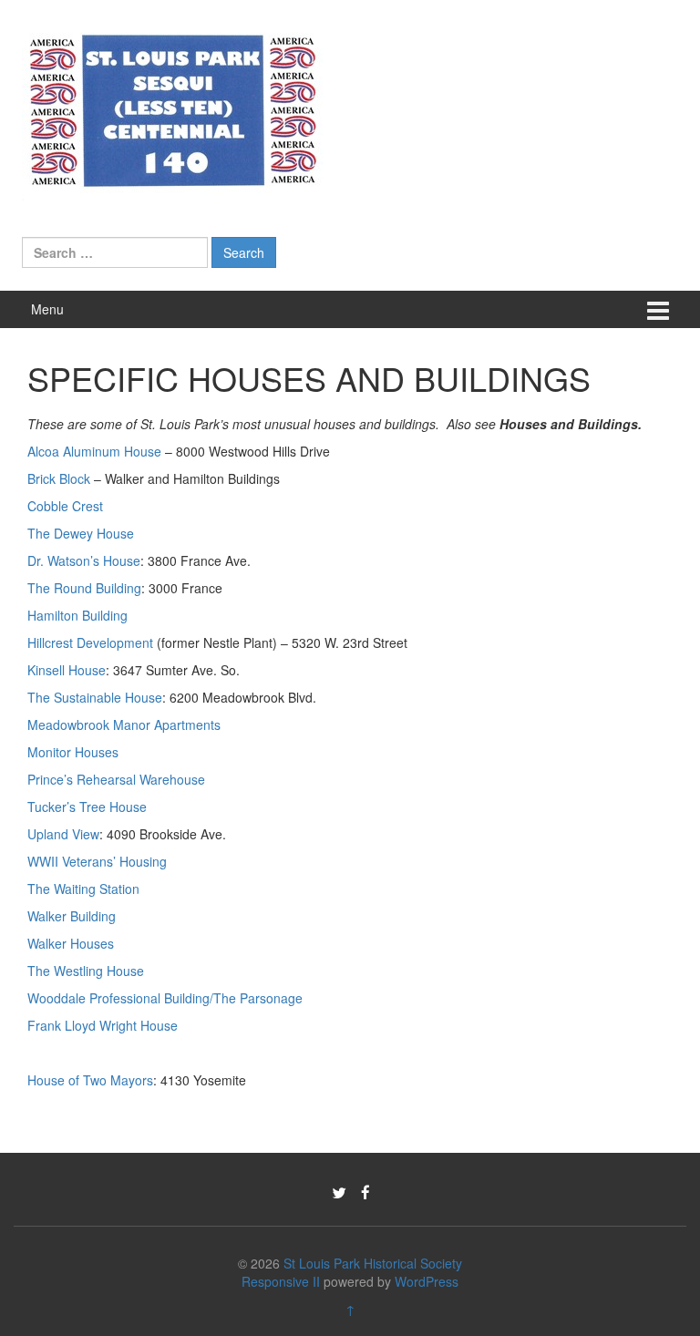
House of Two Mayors (90, 1080)
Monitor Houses (72, 752)
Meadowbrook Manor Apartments (124, 724)
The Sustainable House (94, 697)
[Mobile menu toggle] (658, 309)
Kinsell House (66, 670)
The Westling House (85, 970)
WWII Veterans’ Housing (97, 861)
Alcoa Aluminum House (94, 451)
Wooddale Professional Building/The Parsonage (165, 998)
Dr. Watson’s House (83, 560)
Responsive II (281, 1281)
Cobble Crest (65, 506)
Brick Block (60, 478)
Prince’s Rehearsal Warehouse (116, 779)
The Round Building (84, 588)
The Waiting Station (83, 888)
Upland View (63, 834)
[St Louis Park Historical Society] (172, 107)
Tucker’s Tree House (87, 806)
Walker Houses (70, 943)
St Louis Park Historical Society (372, 1263)
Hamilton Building (77, 615)
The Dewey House (80, 533)
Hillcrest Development (90, 642)
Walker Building (71, 916)
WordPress (426, 1281)
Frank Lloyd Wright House (102, 1025)
